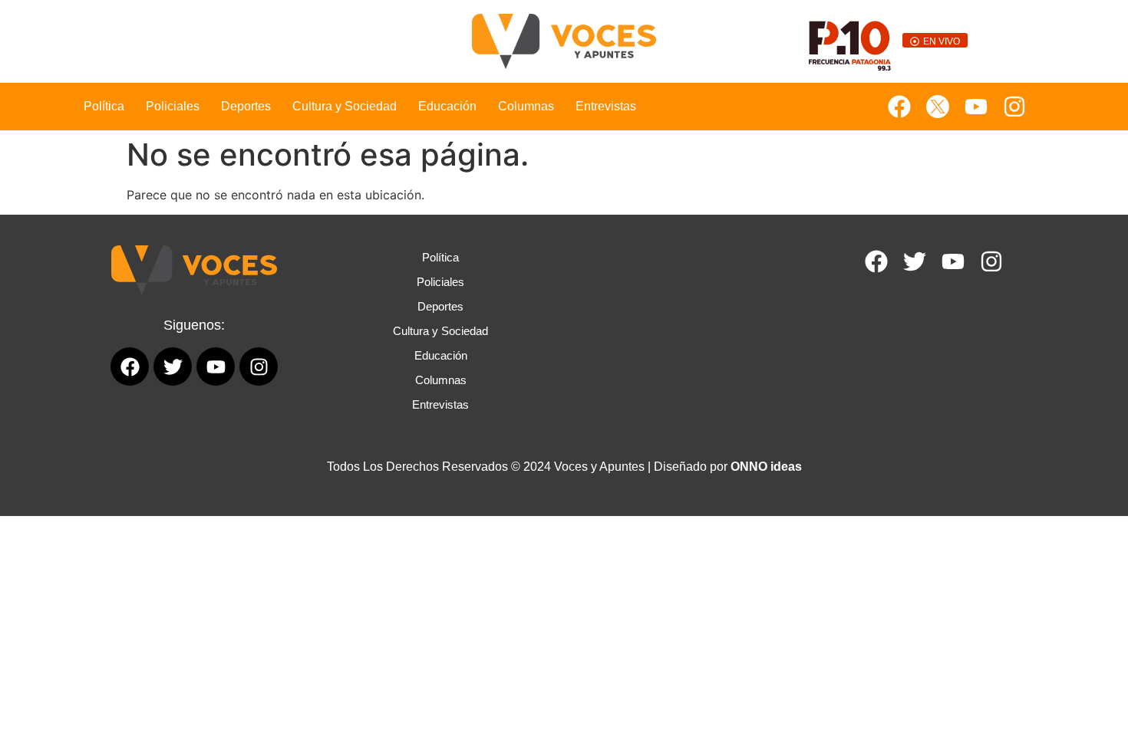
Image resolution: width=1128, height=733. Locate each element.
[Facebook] (899, 106)
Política (104, 106)
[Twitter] (915, 261)
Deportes (246, 106)
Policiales (173, 106)
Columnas (526, 106)
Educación (447, 106)
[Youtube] (976, 106)
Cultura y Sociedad (344, 106)
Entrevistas (606, 106)
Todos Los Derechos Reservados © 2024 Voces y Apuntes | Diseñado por (564, 466)
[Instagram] (1014, 106)
